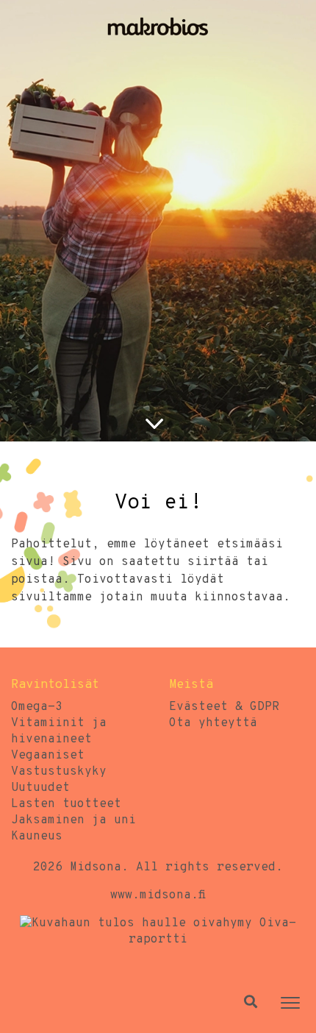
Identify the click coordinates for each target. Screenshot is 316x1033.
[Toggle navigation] (290, 1002)
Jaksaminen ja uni (73, 820)
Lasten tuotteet (66, 804)
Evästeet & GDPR (224, 707)
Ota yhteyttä (213, 723)
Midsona (95, 867)
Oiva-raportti (212, 931)
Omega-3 (36, 707)
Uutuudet (40, 788)
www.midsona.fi (158, 895)
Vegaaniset (48, 755)
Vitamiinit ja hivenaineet (59, 731)
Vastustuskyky (59, 771)
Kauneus (36, 836)
